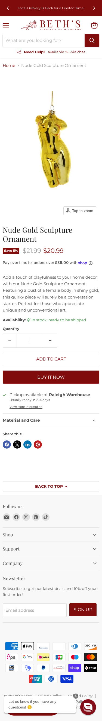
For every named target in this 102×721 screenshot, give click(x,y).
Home (9, 65)
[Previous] (8, 8)
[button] (88, 707)
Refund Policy (80, 696)
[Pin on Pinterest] (38, 444)
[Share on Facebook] (7, 444)
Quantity (11, 329)
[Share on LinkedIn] (27, 444)
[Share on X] (17, 444)
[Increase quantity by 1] (50, 341)
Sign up (83, 609)
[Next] (94, 8)
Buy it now (51, 377)
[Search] (92, 40)
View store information (26, 407)
